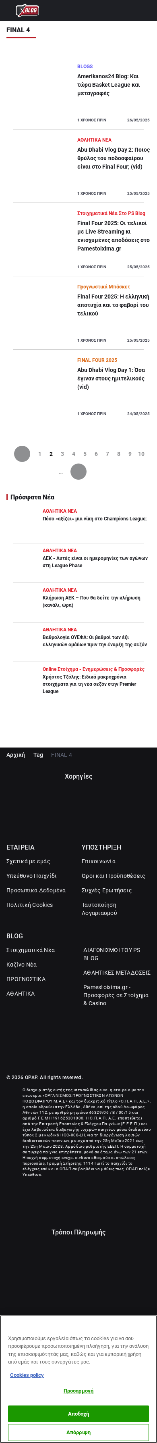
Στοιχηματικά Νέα (30, 950)
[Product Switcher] (10, 10)
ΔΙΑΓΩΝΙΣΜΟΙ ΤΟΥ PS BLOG (111, 954)
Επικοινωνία (99, 861)
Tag (38, 755)
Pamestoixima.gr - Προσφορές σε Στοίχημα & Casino (116, 995)
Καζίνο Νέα (21, 964)
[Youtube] (87, 1056)
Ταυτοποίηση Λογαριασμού (99, 909)
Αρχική (15, 755)
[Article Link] (78, 96)
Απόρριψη (78, 1432)
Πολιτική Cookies (29, 905)
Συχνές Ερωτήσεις (107, 890)
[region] (78, 1379)
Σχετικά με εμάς (28, 861)
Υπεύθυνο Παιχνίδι (31, 876)
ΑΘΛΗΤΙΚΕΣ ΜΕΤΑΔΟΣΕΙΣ (117, 972)
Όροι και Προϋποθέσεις (113, 876)
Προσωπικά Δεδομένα (36, 890)
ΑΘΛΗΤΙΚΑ (20, 993)
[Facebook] (70, 1056)
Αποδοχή (78, 1414)
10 (141, 454)
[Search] (147, 10)
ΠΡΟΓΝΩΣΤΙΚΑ (25, 979)
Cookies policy (27, 1375)
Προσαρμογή (78, 1391)
